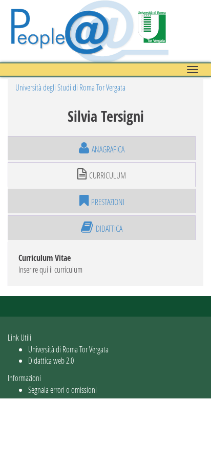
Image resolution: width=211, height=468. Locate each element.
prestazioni (107, 201)
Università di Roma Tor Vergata (68, 349)
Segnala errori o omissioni (62, 389)
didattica (109, 228)
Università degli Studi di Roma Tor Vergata (70, 87)
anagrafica (108, 149)
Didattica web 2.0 (51, 360)
